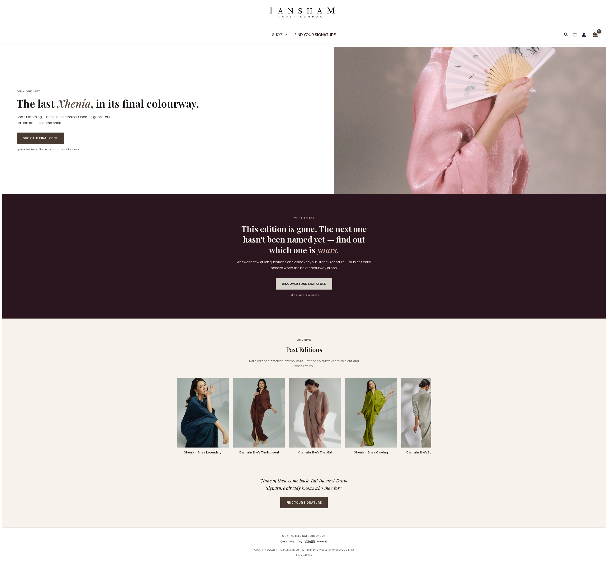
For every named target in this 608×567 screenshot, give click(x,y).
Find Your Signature (304, 502)
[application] (284, 34)
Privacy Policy (304, 555)
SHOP (277, 34)
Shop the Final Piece (40, 138)
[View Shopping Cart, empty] (595, 34)
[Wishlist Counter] (575, 35)
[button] (566, 35)
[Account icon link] (584, 35)
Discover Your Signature (304, 284)
